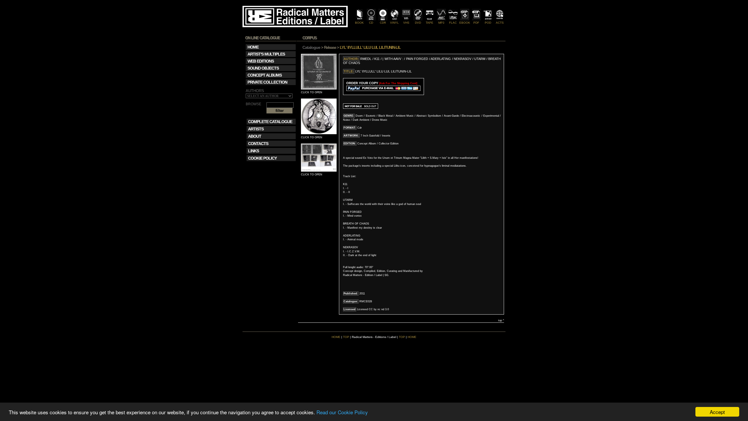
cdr (359, 127)
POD (488, 22)
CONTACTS (258, 143)
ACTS (500, 22)
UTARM (479, 59)
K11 (377, 59)
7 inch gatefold (370, 135)
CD (371, 22)
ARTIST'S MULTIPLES (266, 54)
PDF (476, 22)
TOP (346, 337)
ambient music (405, 115)
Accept (717, 411)
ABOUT (254, 136)
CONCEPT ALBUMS (264, 75)
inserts (386, 135)
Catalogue (311, 47)
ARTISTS (256, 129)
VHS (406, 22)
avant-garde (451, 115)
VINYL (394, 22)
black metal (385, 115)
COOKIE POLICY (262, 158)
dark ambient (361, 119)
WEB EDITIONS (260, 61)
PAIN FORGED (417, 59)
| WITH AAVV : (393, 59)
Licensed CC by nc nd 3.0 (373, 309)
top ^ (501, 320)
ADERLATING (441, 59)
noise (346, 119)
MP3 (441, 22)
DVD (418, 22)
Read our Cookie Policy (342, 412)
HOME (336, 337)
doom (359, 115)
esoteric (371, 115)
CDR (383, 22)
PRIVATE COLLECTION (267, 82)
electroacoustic (471, 115)
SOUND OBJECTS (263, 68)
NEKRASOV (463, 59)
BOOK (359, 22)
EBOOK (464, 22)
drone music (379, 119)
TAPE (429, 22)
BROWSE (253, 104)
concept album (366, 143)
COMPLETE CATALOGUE (270, 121)
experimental (491, 115)
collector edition (389, 143)
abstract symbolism (428, 115)
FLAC (453, 22)
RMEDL (365, 59)
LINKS (253, 151)
